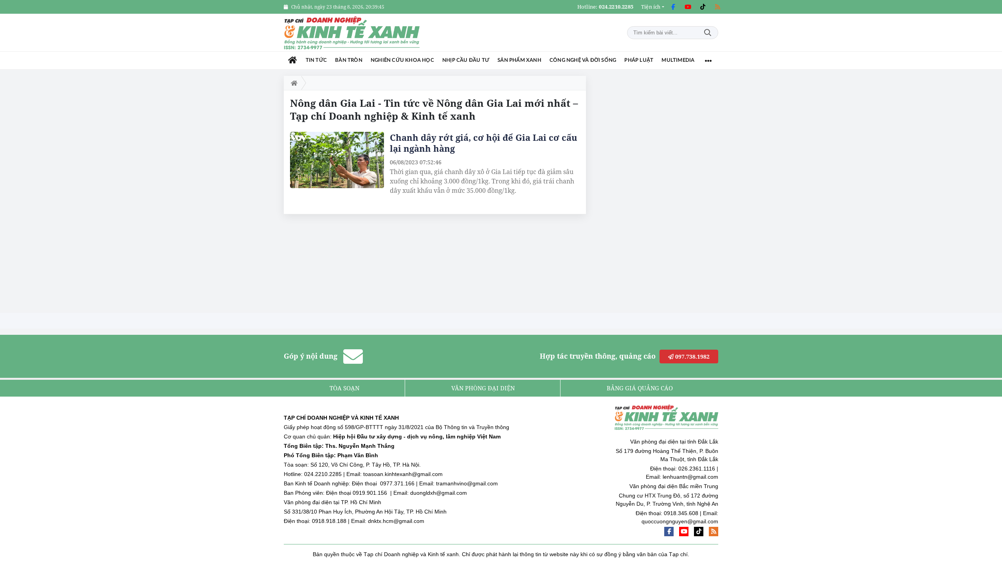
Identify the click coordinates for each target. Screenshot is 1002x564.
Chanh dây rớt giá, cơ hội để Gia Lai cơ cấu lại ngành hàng (483, 142)
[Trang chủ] (292, 60)
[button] (652, 7)
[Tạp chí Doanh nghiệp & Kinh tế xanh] (352, 32)
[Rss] (717, 7)
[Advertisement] (659, 193)
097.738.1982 (692, 356)
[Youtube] (687, 7)
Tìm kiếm (707, 32)
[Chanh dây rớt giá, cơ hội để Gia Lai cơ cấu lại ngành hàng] (337, 160)
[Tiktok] (702, 7)
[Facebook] (673, 7)
